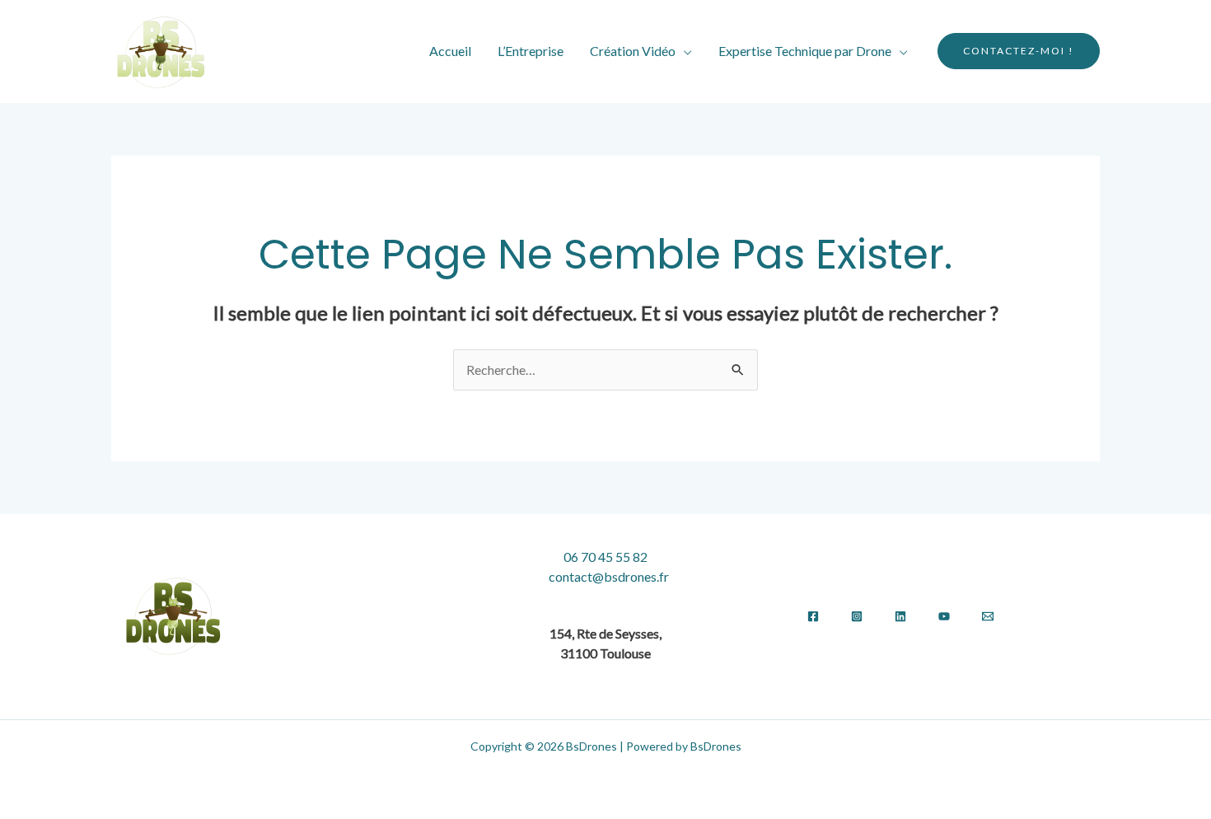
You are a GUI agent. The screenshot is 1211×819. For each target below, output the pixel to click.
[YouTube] (944, 616)
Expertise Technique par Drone (804, 50)
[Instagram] (856, 616)
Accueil (450, 50)
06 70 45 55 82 (605, 556)
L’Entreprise (530, 50)
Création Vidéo (633, 50)
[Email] (987, 616)
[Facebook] (813, 616)
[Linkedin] (900, 616)
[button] (1018, 51)
